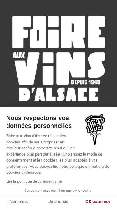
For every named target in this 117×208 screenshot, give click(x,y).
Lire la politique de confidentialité (34, 181)
